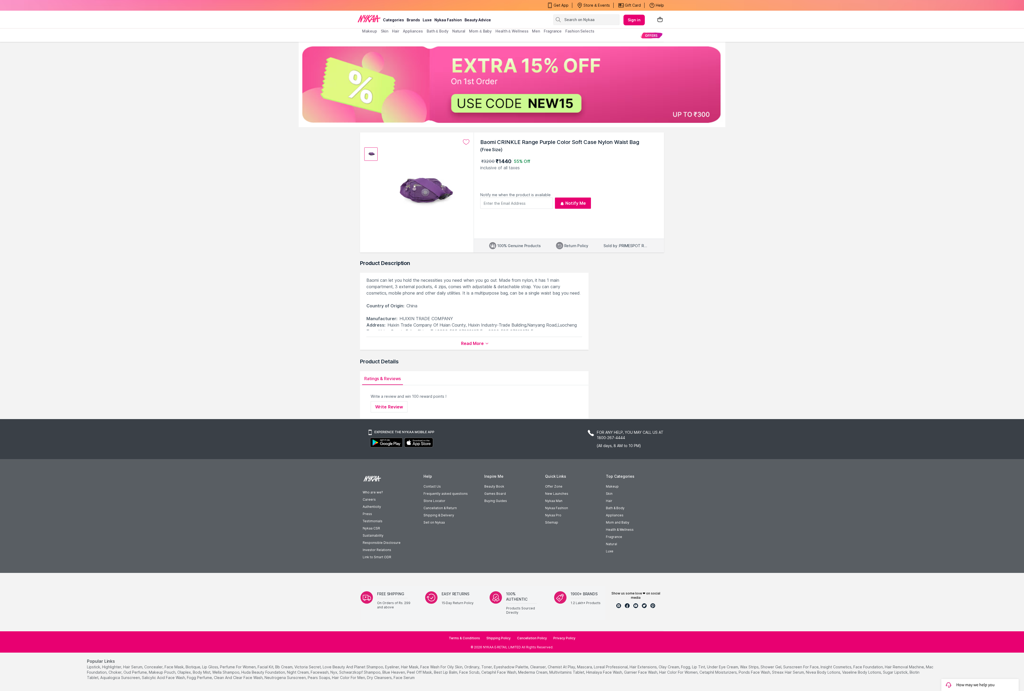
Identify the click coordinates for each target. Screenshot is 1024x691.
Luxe (609, 551)
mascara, (585, 667)
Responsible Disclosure (382, 543)
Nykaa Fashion (448, 20)
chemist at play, (562, 667)
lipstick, (94, 667)
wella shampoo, (226, 672)
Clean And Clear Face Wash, (238, 677)
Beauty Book (494, 486)
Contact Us (432, 486)
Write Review (389, 406)
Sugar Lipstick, (896, 672)
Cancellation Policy (532, 638)
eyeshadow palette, (511, 667)
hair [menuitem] (395, 31)
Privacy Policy (564, 638)
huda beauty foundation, (263, 672)
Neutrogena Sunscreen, (286, 677)
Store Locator (434, 501)
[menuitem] (651, 35)
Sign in (634, 20)
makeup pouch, (162, 672)
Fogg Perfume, (200, 677)
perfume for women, (238, 667)
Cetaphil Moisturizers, (718, 672)
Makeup (612, 486)
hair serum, (133, 667)
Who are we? (373, 492)
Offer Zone (553, 486)
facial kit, (266, 667)
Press (367, 514)
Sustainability (373, 535)
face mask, (175, 667)
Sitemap (551, 522)
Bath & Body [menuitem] (438, 31)
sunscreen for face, (801, 667)
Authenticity (372, 507)
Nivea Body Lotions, (823, 672)
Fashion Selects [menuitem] (579, 31)
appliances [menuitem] (413, 31)
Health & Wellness (620, 530)
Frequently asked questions (445, 494)
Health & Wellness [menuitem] (511, 31)
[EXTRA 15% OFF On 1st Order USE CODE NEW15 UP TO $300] (512, 84)
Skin (609, 494)
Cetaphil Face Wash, (499, 672)
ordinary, (472, 667)
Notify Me (575, 203)
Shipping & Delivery (438, 515)
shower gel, (771, 667)
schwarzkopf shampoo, (360, 672)
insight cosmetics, (836, 667)
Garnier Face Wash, (641, 672)
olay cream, (669, 667)
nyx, (334, 672)
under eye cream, (723, 667)
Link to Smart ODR (377, 557)
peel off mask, (420, 672)
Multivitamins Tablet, (567, 672)
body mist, (202, 672)
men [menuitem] (536, 31)
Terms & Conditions (464, 638)
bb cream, (284, 667)
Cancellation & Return (440, 508)
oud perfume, (135, 672)
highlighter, (112, 667)
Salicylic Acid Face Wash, (164, 677)
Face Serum (404, 677)
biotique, (193, 667)
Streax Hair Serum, (788, 672)
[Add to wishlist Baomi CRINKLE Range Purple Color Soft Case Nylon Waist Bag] (466, 142)
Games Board (495, 494)
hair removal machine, (905, 667)
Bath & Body (615, 508)
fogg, (686, 667)
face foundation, (868, 667)
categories (393, 20)
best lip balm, (446, 672)
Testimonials (372, 521)
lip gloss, (210, 667)
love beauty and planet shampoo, (353, 667)
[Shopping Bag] (660, 19)
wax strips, (749, 667)
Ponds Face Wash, (755, 672)
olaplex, (184, 672)
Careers (369, 499)
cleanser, (538, 667)
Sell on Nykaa (434, 522)
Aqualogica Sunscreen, (120, 677)
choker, (115, 672)
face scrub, (469, 672)
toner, (487, 667)
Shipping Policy (498, 638)
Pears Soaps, (319, 677)
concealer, (153, 667)
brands (413, 20)
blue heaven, (394, 672)
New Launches (556, 494)
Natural (611, 544)
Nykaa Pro (553, 515)
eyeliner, (392, 667)
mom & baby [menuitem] (480, 31)
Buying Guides (495, 501)
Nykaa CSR (371, 528)
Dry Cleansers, (380, 677)
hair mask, (410, 667)
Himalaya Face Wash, (604, 672)
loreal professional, (611, 667)
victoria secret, (308, 667)
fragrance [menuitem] (553, 31)
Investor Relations (377, 550)
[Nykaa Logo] (369, 18)
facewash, (320, 672)
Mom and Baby (617, 522)
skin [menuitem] (385, 31)
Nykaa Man (553, 501)
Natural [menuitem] (458, 31)
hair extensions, (644, 667)
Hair (609, 501)
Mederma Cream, (533, 672)
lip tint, (699, 667)
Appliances (614, 515)
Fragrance (614, 537)
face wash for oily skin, (441, 667)
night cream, (298, 672)
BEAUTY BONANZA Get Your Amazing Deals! (405, 5)
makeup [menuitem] (369, 31)
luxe (427, 20)
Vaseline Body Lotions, (862, 672)
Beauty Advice (478, 20)
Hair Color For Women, (678, 672)
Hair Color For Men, (349, 677)
